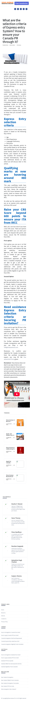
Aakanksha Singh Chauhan (16, 561)
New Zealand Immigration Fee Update (10, 683)
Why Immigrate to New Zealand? (8, 689)
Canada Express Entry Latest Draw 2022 (10, 641)
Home (2, 609)
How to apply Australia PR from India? (10, 657)
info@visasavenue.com (11, 347)
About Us (3, 612)
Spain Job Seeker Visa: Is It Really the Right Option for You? (10, 436)
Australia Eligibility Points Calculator (9, 666)
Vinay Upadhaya (16, 532)
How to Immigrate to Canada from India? (10, 632)
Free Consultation (22, 3)
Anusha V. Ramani (16, 504)
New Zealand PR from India (7, 686)
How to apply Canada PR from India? (10, 635)
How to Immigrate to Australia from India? (11, 654)
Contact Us (3, 618)
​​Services (3, 615)
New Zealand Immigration (7, 677)
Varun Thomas (15, 518)
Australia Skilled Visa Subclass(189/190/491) (11, 663)
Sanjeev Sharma (16, 576)
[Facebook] (15, 9)
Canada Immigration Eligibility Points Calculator (12, 644)
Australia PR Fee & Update (7, 660)
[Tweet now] (18, 9)
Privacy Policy (4, 621)
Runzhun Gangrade (17, 546)
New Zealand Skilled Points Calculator (10, 680)
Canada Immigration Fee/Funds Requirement (11, 638)
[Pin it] (21, 9)
